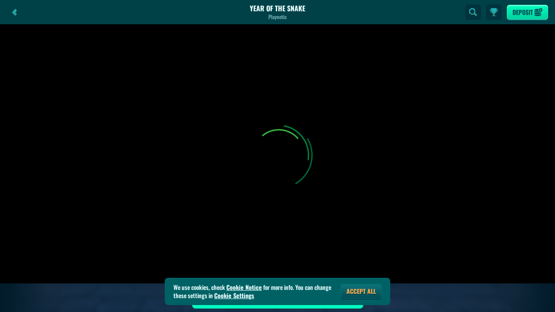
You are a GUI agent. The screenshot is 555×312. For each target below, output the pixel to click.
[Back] (15, 12)
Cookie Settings (234, 295)
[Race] (494, 12)
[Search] (473, 12)
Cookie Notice (244, 287)
